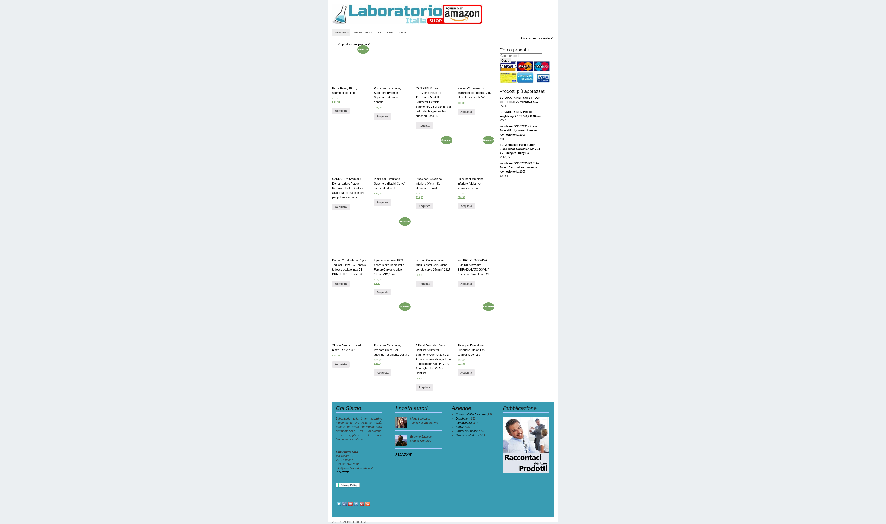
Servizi (460, 427)
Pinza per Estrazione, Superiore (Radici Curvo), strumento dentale (390, 183)
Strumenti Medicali (467, 435)
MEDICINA (339, 33)
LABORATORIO (360, 33)
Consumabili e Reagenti (471, 414)
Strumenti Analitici (467, 431)
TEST (380, 32)
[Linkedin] (356, 505)
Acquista (341, 111)
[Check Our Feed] (368, 505)
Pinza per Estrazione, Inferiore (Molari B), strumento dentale (429, 183)
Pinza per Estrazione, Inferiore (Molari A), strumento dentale (471, 183)
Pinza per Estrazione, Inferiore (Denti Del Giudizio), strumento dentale (391, 350)
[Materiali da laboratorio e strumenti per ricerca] (407, 23)
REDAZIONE (403, 454)
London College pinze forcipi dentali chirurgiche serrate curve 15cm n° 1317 (433, 265)
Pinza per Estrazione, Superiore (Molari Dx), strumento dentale (471, 350)
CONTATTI (342, 472)
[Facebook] (344, 505)
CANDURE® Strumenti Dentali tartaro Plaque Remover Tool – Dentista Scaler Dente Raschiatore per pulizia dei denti (348, 188)
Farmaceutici (464, 422)
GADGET (403, 32)
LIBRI (390, 32)
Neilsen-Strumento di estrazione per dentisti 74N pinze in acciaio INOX (474, 93)
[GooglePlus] (362, 505)
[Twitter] (339, 505)
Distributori (462, 418)
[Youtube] (350, 505)
